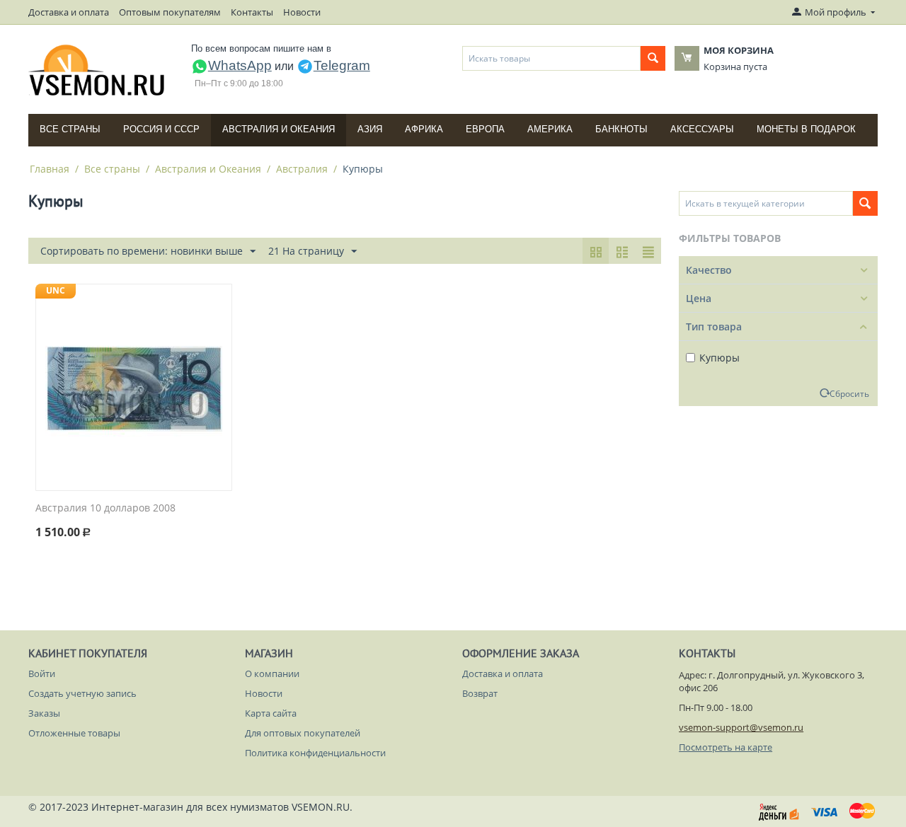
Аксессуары (702, 129)
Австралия (302, 168)
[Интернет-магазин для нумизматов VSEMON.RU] (97, 70)
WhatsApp (240, 65)
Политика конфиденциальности (315, 752)
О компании (272, 673)
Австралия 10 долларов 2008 (105, 508)
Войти (41, 673)
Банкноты (621, 129)
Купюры (719, 357)
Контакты (252, 12)
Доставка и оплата (68, 12)
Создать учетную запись (82, 693)
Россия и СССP (161, 129)
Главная (49, 168)
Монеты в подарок (806, 129)
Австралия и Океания (278, 129)
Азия (369, 129)
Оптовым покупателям (170, 12)
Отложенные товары (74, 733)
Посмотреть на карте (725, 747)
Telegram (342, 65)
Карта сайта (271, 713)
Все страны (70, 129)
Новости (302, 12)
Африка (424, 129)
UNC (55, 290)
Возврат (480, 693)
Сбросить (849, 393)
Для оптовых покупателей (302, 733)
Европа (485, 129)
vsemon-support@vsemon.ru (741, 727)
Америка (550, 129)
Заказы (44, 713)
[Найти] (653, 58)
